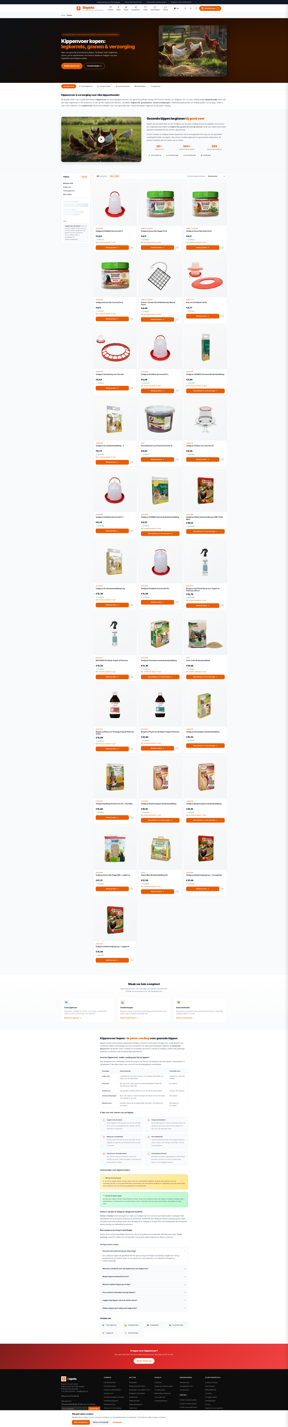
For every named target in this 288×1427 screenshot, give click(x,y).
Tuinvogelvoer (69, 191)
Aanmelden (94, 1409)
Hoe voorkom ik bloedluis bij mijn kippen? (118, 1292)
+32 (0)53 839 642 (68, 1391)
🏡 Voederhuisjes (104, 86)
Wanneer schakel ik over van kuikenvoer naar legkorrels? (125, 1269)
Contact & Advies (211, 1382)
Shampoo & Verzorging (112, 1408)
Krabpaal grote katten (137, 1386)
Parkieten (158, 1382)
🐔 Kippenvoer (68, 86)
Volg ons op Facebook (70, 1396)
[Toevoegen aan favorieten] (133, 186)
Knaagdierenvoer (186, 1386)
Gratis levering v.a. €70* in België (108, 2)
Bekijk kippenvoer (72, 66)
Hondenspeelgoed (111, 1401)
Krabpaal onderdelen (137, 1393)
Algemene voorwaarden (214, 1408)
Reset (84, 177)
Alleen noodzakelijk (100, 1422)
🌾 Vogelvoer (155, 86)
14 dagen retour (211, 1397)
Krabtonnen (133, 1397)
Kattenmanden (134, 1401)
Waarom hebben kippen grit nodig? (116, 1284)
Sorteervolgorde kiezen (196, 176)
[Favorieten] (196, 8)
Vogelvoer (67, 187)
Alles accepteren (81, 1422)
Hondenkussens (110, 1386)
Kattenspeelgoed (135, 1404)
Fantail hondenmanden (112, 1390)
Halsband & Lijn (109, 1404)
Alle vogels (67, 194)
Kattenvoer (133, 1408)
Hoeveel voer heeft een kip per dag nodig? (119, 1251)
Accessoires (184, 1390)
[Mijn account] (190, 8)
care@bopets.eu (82, 1391)
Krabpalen (133, 1382)
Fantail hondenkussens (188, 1404)
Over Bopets (210, 1386)
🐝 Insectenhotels (123, 86)
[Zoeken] (185, 8)
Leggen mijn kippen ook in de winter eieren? (119, 1300)
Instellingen (117, 1422)
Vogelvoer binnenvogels (163, 1386)
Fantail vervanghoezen (188, 1407)
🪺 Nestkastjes (140, 86)
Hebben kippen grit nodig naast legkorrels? (119, 1308)
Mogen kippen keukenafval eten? (115, 1276)
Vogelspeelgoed (160, 1401)
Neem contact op (166, 1237)
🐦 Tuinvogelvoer (86, 86)
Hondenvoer (108, 1393)
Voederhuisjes (159, 1390)
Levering (208, 1393)
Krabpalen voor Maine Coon (139, 1390)
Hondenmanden (110, 1382)
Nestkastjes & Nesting (162, 1393)
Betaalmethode (210, 1390)
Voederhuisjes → (94, 66)
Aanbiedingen (210, 1401)
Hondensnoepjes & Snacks (114, 1397)
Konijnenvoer (185, 1382)
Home (63, 15)
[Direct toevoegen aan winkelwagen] (132, 247)
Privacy (208, 1404)
